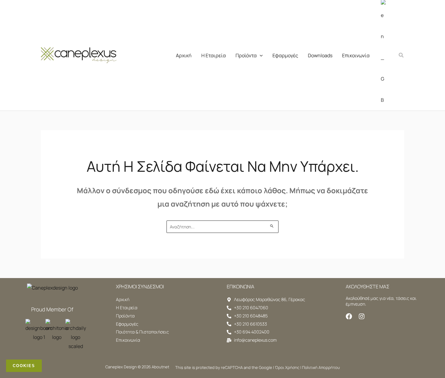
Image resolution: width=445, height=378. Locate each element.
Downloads (320, 55)
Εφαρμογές (285, 55)
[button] (260, 55)
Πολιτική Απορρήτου (321, 367)
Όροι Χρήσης (287, 367)
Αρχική (184, 55)
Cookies (24, 365)
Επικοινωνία (356, 55)
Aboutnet (160, 367)
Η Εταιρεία (213, 55)
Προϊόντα (246, 55)
